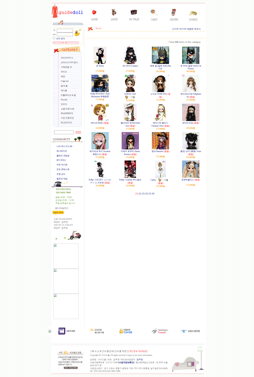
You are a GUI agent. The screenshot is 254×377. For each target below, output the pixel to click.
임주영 (140, 359)
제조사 (197, 29)
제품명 (190, 29)
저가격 (183, 29)
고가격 (175, 29)
